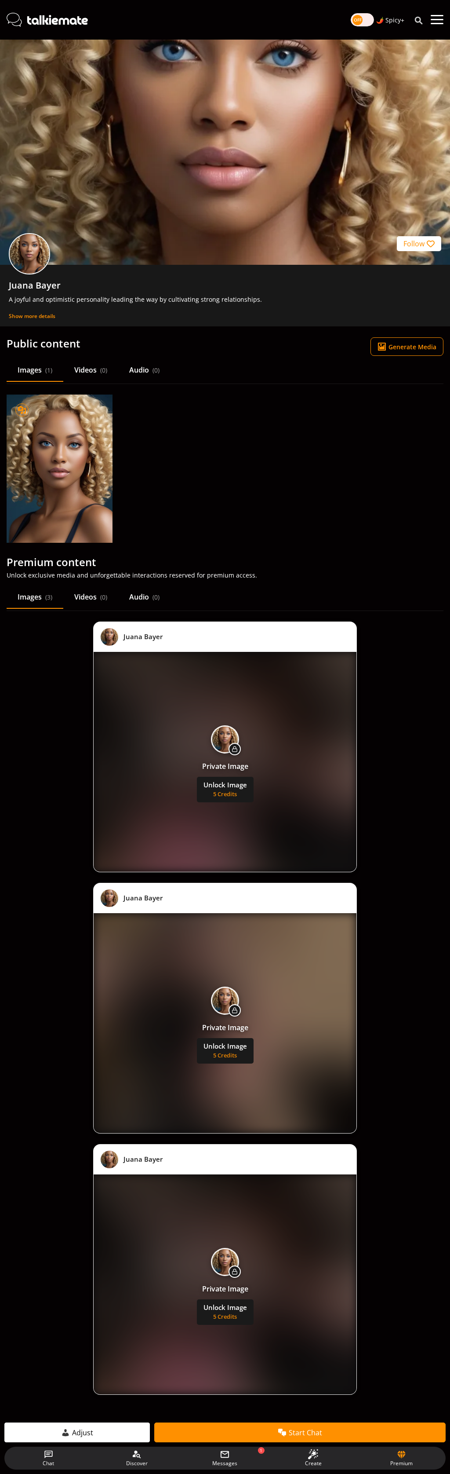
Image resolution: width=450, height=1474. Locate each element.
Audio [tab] (144, 370)
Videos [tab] (90, 370)
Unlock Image (225, 789)
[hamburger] (437, 20)
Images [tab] (35, 370)
